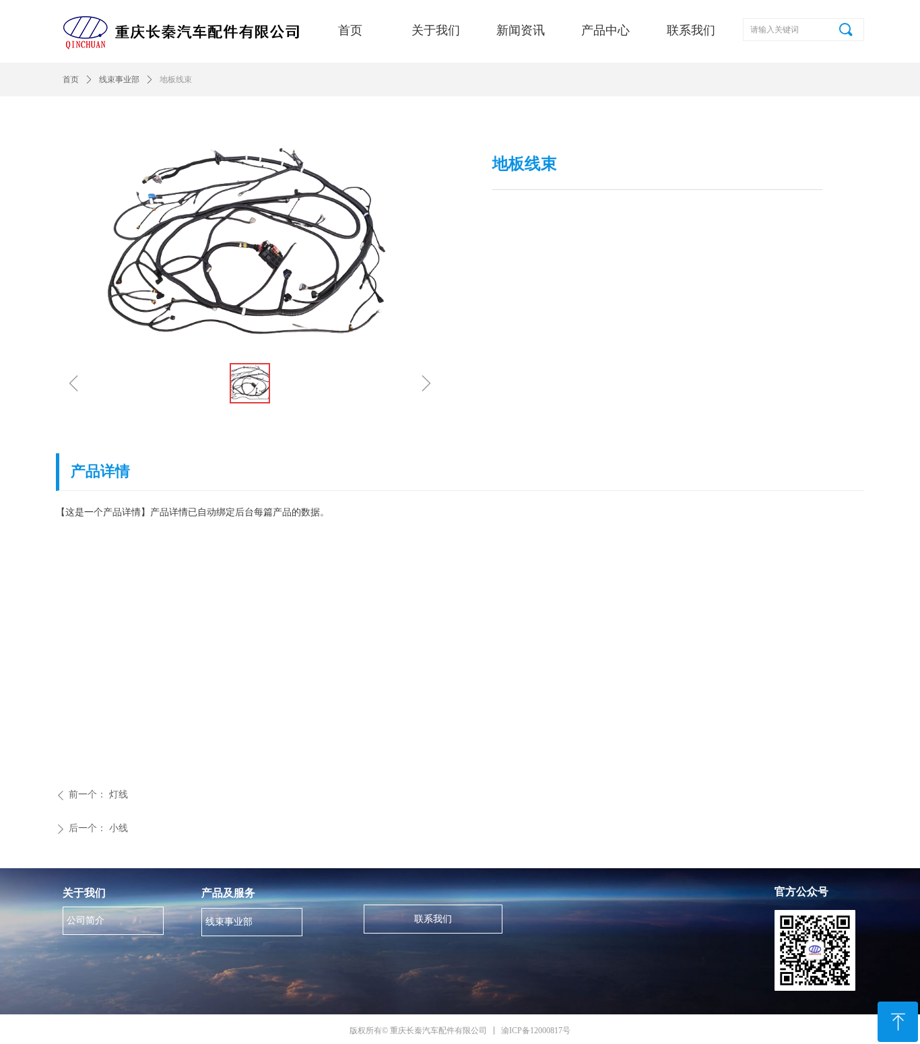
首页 (71, 79)
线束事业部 (119, 79)
